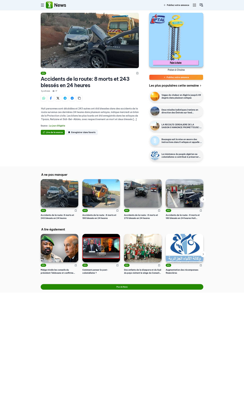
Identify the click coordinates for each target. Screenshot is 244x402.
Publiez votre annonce (178, 5)
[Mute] (116, 258)
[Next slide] (203, 199)
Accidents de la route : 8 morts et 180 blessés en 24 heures (99, 216)
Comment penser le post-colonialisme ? (95, 271)
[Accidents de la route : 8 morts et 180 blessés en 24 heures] (101, 193)
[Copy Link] (79, 98)
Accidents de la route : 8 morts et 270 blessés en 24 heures (141, 216)
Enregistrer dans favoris (83, 132)
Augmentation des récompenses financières (182, 271)
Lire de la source (54, 132)
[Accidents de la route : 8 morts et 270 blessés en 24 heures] (143, 193)
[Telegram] (65, 98)
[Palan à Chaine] (176, 40)
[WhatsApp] (44, 98)
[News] (49, 5)
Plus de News (122, 287)
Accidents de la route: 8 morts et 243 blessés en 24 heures (57, 216)
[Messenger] (72, 98)
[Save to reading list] (137, 73)
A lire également (53, 229)
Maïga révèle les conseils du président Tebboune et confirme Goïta (57, 271)
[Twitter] (58, 98)
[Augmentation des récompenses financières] (184, 248)
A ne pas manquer (54, 174)
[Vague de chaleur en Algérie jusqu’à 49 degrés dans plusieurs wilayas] (154, 96)
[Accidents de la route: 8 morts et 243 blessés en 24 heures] (59, 193)
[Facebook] (51, 98)
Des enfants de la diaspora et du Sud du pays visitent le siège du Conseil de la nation (142, 271)
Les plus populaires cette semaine (174, 85)
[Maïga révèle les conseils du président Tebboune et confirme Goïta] (59, 248)
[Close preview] (86, 258)
